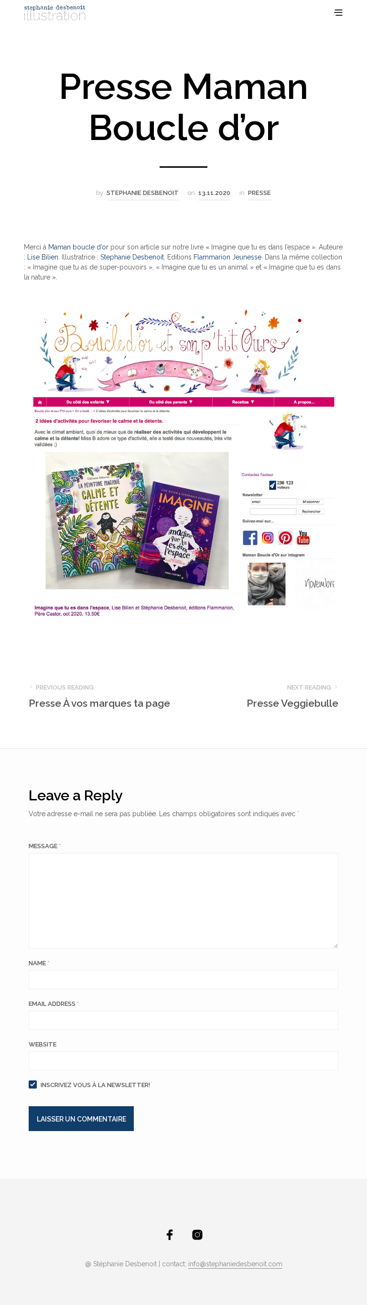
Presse (259, 192)
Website (42, 1044)
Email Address (54, 1003)
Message (45, 846)
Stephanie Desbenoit (143, 192)
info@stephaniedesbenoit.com (235, 1264)
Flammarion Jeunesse (227, 257)
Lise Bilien (42, 257)
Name (39, 963)
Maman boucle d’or (78, 247)
